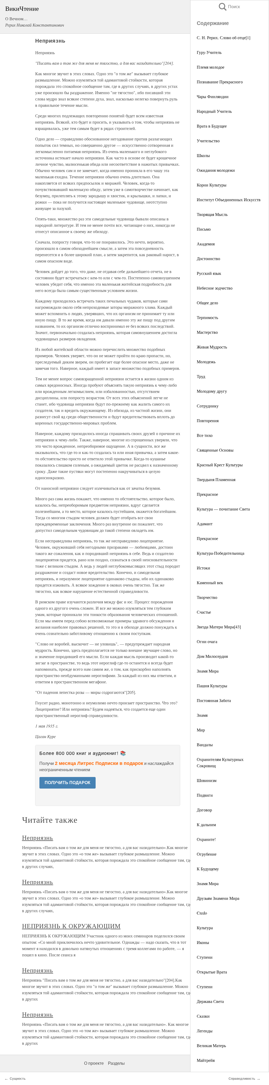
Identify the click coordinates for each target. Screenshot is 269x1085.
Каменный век (210, 582)
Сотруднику (208, 405)
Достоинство (208, 258)
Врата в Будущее (212, 126)
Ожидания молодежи (216, 170)
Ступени (205, 957)
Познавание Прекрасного (220, 81)
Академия (206, 243)
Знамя (202, 715)
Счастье (204, 612)
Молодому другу (212, 391)
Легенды (205, 1030)
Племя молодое (210, 67)
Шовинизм (206, 780)
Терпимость (207, 317)
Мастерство (207, 332)
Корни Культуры (211, 185)
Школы (203, 155)
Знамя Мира (208, 671)
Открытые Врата (212, 972)
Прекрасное (207, 494)
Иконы (203, 942)
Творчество (207, 597)
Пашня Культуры (212, 685)
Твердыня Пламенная (216, 479)
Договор (204, 810)
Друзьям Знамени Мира (218, 898)
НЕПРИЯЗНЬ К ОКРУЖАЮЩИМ (71, 926)
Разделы (116, 1063)
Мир (201, 730)
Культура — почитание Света (223, 509)
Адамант (205, 523)
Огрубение (206, 854)
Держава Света (210, 1001)
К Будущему (208, 868)
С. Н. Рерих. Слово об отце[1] (223, 37)
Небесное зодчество (214, 288)
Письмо (204, 229)
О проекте (94, 1063)
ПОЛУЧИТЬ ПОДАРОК (67, 782)
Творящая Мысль (212, 214)
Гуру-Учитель (209, 52)
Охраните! (206, 839)
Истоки (203, 568)
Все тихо (205, 435)
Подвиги (205, 795)
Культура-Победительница (220, 553)
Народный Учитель (214, 111)
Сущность (17, 1079)
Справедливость (242, 1079)
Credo (202, 913)
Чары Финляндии (213, 96)
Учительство (208, 140)
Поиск (229, 6)
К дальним (206, 824)
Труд (201, 376)
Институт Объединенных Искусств (229, 199)
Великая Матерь (211, 1045)
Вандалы (205, 744)
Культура (205, 927)
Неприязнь (37, 837)
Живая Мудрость (212, 347)
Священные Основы (215, 450)
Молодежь (206, 361)
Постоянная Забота (214, 700)
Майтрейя (206, 1060)
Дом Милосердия (212, 656)
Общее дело (207, 302)
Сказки (203, 1016)
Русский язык (209, 273)
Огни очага (207, 641)
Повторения (208, 420)
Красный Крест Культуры (220, 464)
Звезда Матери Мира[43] (219, 626)
